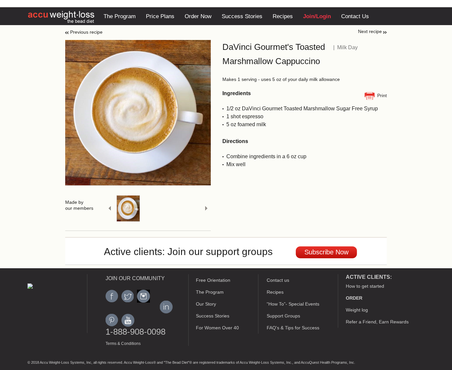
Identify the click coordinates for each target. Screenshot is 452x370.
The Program (120, 16)
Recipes (283, 16)
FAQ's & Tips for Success (293, 327)
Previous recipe (86, 32)
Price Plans (160, 16)
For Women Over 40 (217, 327)
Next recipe (370, 31)
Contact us (278, 280)
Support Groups (283, 315)
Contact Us (355, 16)
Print (382, 95)
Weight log (357, 310)
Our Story (206, 304)
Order (354, 298)
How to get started (365, 286)
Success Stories (242, 16)
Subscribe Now (326, 252)
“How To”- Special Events (293, 304)
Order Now (198, 16)
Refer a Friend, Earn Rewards (377, 321)
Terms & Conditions (123, 343)
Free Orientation (213, 280)
